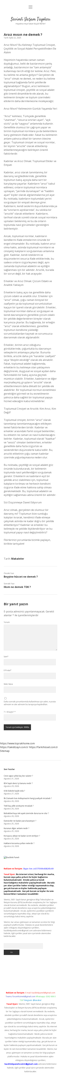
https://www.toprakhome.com (17, 743)
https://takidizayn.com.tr (14, 747)
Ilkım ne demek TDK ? (17, 587)
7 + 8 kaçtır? (10, 712)
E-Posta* (7, 670)
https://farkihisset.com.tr (43, 747)
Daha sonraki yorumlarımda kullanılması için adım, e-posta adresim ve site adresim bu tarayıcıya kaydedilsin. (30, 703)
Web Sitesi (8, 684)
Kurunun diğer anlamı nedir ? (16, 828)
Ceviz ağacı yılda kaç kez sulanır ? (18, 775)
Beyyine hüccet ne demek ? (21, 576)
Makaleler (17, 558)
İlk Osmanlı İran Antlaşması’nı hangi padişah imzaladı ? (28, 798)
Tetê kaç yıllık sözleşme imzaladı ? (18, 805)
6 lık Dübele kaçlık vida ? (14, 790)
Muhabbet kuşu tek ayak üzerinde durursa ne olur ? (26, 813)
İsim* (6, 656)
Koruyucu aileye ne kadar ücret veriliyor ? (22, 835)
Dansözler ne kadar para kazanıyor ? (20, 820)
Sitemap (5, 751)
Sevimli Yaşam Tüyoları (30, 19)
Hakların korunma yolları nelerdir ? (19, 843)
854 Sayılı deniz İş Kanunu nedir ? (18, 783)
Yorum (7, 622)
